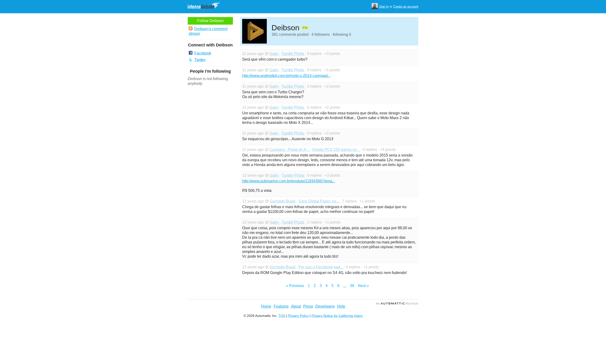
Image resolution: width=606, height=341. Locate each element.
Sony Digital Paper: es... (319, 201)
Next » (363, 286)
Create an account (405, 6)
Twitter (199, 60)
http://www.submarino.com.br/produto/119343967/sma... (288, 181)
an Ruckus (397, 303)
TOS (281, 316)
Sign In (384, 6)
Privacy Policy (298, 316)
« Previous (295, 286)
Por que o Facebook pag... (321, 267)
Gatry (274, 54)
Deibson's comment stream (208, 31)
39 (352, 286)
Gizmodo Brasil (283, 201)
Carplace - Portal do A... (289, 150)
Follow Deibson (210, 21)
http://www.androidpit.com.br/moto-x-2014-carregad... (286, 76)
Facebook (202, 53)
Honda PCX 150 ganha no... (336, 150)
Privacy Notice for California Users (337, 316)
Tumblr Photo (293, 54)
